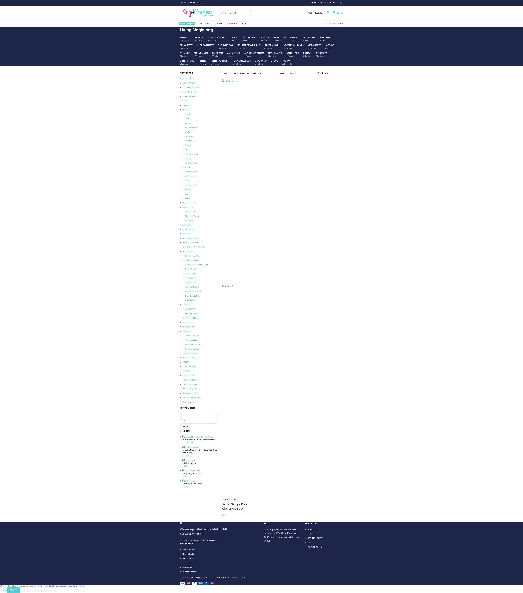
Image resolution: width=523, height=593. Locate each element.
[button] (231, 499)
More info (3, 590)
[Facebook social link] (290, 3)
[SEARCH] (249, 13)
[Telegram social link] (304, 3)
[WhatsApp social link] (301, 3)
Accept (13, 590)
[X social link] (294, 3)
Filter (186, 426)
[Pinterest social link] (297, 3)
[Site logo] (198, 12)
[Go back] (176, 31)
